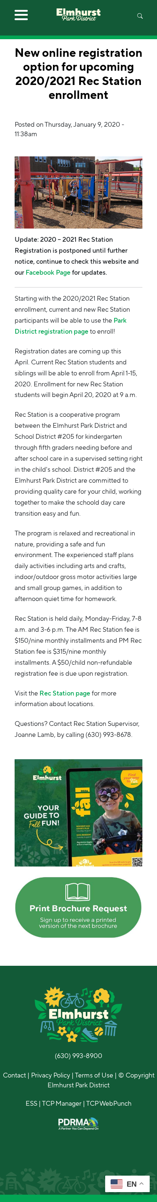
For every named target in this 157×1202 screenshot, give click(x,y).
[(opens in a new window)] (78, 812)
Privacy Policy (50, 1075)
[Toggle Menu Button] (21, 17)
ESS (31, 1103)
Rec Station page (64, 693)
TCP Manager (61, 1103)
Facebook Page (49, 272)
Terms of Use (94, 1075)
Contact (14, 1075)
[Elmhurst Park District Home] (78, 10)
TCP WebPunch (108, 1103)
